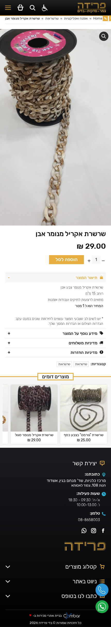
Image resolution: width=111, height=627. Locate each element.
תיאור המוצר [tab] (86, 277)
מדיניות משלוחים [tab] (83, 343)
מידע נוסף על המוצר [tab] (79, 333)
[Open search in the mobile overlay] (32, 7)
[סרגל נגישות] (45, 8)
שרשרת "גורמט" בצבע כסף (84, 435)
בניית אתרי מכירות (49, 615)
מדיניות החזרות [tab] (83, 352)
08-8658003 (89, 520)
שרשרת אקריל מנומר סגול (34, 435)
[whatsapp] (103, 608)
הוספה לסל (66, 259)
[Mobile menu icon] (8, 8)
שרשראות (81, 364)
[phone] (103, 592)
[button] (103, 36)
